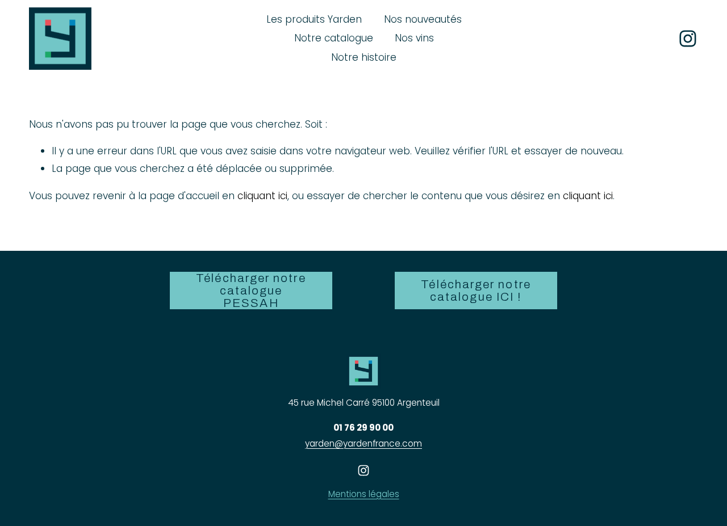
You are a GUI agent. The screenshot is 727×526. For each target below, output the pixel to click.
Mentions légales (363, 494)
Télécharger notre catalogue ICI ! (475, 290)
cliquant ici (262, 196)
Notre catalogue (333, 38)
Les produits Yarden (314, 19)
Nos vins (414, 38)
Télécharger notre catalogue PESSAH (251, 290)
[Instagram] (688, 38)
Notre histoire (363, 57)
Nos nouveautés (423, 19)
